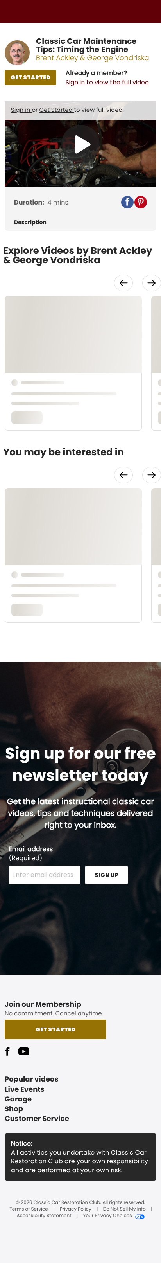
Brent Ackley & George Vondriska (92, 58)
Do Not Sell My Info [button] (124, 1209)
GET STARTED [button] (30, 77)
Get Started (56, 110)
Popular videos (32, 1079)
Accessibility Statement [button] (43, 1216)
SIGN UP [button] (106, 875)
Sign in (21, 110)
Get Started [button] (55, 1029)
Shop (14, 1109)
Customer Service (37, 1119)
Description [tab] (30, 222)
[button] (107, 77)
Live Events (25, 1089)
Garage (18, 1099)
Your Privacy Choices (107, 1216)
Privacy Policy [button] (75, 1209)
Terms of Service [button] (28, 1209)
